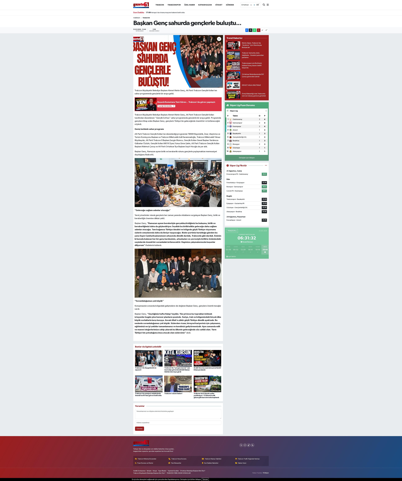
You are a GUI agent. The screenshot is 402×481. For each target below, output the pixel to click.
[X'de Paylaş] (250, 30)
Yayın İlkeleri (162, 471)
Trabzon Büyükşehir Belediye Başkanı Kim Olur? (149, 473)
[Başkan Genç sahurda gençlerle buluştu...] (178, 61)
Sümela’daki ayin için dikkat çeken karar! (164, 13)
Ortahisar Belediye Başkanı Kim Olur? (192, 471)
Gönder (140, 429)
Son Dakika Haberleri (211, 463)
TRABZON (159, 5)
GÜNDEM (230, 5)
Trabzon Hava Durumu (178, 459)
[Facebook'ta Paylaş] (246, 30)
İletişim (149, 471)
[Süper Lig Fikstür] (266, 166)
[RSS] (252, 445)
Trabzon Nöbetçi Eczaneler (147, 459)
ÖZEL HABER (189, 5)
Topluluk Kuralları (173, 471)
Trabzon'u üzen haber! (173, 393)
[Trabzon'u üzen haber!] (178, 384)
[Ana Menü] (267, 5)
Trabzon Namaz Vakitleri (213, 459)
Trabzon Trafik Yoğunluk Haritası (249, 459)
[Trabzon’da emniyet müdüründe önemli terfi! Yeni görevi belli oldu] (149, 384)
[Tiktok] (248, 445)
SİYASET (218, 5)
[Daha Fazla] (258, 30)
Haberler (136, 18)
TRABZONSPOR (174, 5)
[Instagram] (245, 445)
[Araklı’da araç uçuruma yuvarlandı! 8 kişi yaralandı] (207, 358)
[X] (241, 445)
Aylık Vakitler (232, 256)
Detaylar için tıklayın (247, 158)
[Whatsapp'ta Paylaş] (254, 30)
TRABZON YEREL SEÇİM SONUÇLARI (179, 473)
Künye (155, 471)
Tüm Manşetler (176, 463)
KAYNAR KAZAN (205, 5)
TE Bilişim (266, 473)
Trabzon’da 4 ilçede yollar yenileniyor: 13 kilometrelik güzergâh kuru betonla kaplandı (206, 395)
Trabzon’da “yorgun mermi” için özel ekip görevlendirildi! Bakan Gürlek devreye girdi (177, 370)
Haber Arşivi (242, 463)
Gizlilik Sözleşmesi (139, 471)
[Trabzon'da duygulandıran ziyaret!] (149, 358)
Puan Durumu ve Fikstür (145, 463)
